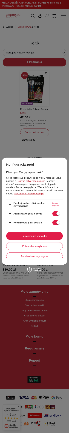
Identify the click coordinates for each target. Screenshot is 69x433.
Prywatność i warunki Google (29, 193)
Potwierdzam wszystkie (34, 236)
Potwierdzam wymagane (34, 256)
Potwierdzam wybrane (34, 246)
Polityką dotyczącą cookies (31, 181)
